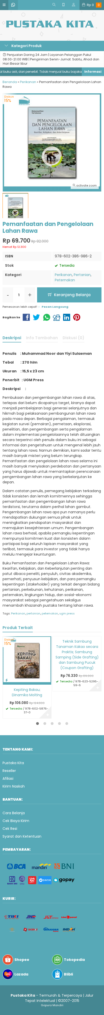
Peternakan (65, 280)
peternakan (50, 613)
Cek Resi (10, 828)
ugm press (67, 613)
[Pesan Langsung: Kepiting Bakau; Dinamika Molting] (6, 680)
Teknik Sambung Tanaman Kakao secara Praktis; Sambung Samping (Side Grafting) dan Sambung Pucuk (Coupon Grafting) (77, 654)
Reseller (9, 770)
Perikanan (63, 274)
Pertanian (82, 274)
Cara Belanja (14, 812)
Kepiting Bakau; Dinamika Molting (27, 692)
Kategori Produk (26, 45)
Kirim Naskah (14, 786)
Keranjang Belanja (72, 294)
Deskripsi (12, 337)
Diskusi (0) (73, 337)
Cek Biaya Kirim (16, 820)
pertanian (33, 613)
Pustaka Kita (13, 762)
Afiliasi (8, 778)
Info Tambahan (42, 337)
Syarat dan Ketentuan (22, 836)
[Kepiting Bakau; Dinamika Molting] (27, 660)
